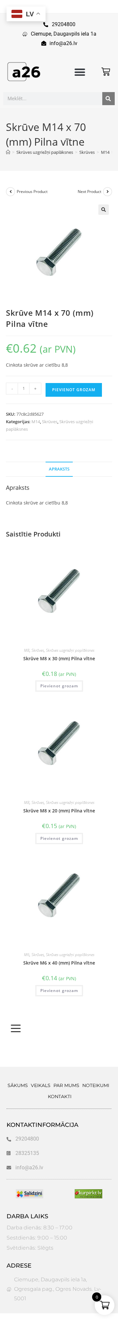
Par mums (66, 1085)
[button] (80, 72)
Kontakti (59, 1096)
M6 (27, 954)
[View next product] (107, 191)
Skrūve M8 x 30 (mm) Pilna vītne (59, 658)
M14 (35, 421)
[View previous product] (10, 191)
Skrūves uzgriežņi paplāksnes (70, 650)
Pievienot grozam (73, 389)
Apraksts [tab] (59, 469)
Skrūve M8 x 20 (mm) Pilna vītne (59, 811)
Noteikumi (95, 1085)
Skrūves (49, 421)
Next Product (89, 191)
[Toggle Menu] (16, 1028)
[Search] (108, 98)
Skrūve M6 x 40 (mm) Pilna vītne (59, 963)
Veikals (40, 1085)
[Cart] (105, 71)
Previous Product (32, 191)
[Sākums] (8, 152)
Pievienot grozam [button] (59, 686)
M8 (27, 650)
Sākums (18, 1085)
